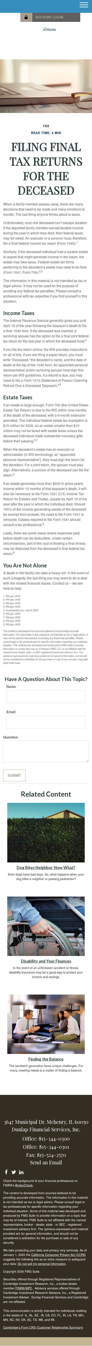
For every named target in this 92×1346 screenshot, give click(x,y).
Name (11, 686)
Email (10, 712)
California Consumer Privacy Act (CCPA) (58, 1255)
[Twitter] (13, 1171)
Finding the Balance (46, 1059)
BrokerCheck (24, 1185)
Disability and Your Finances (46, 961)
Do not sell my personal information (42, 1264)
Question (10, 737)
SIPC (28, 1288)
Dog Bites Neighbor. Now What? (46, 867)
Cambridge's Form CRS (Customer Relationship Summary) (43, 1327)
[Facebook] (6, 1171)
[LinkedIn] (21, 1171)
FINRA (19, 1288)
